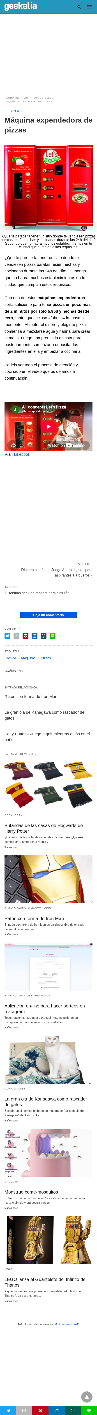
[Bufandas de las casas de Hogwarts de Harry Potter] (48, 786)
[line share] (52, 636)
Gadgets (35, 908)
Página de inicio (16, 98)
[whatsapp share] (43, 636)
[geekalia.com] (21, 6)
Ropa (18, 815)
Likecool (21, 454)
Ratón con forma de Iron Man (31, 696)
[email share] (16, 636)
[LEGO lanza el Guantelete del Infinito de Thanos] (48, 1240)
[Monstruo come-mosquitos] (48, 1153)
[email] (24, 1410)
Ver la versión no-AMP (67, 1324)
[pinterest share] (25, 636)
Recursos (43, 995)
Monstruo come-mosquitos (31, 1191)
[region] (48, 52)
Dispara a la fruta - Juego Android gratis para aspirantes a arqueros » (56, 572)
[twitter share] (7, 636)
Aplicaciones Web (19, 995)
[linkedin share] (34, 636)
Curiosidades (43, 98)
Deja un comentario (48, 615)
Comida (10, 658)
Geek (8, 815)
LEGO (8, 1269)
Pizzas (46, 658)
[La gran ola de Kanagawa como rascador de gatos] (48, 1060)
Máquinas (28, 658)
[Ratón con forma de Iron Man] (48, 879)
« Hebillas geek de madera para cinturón (37, 593)
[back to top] (86, 1397)
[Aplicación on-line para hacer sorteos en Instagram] (48, 967)
